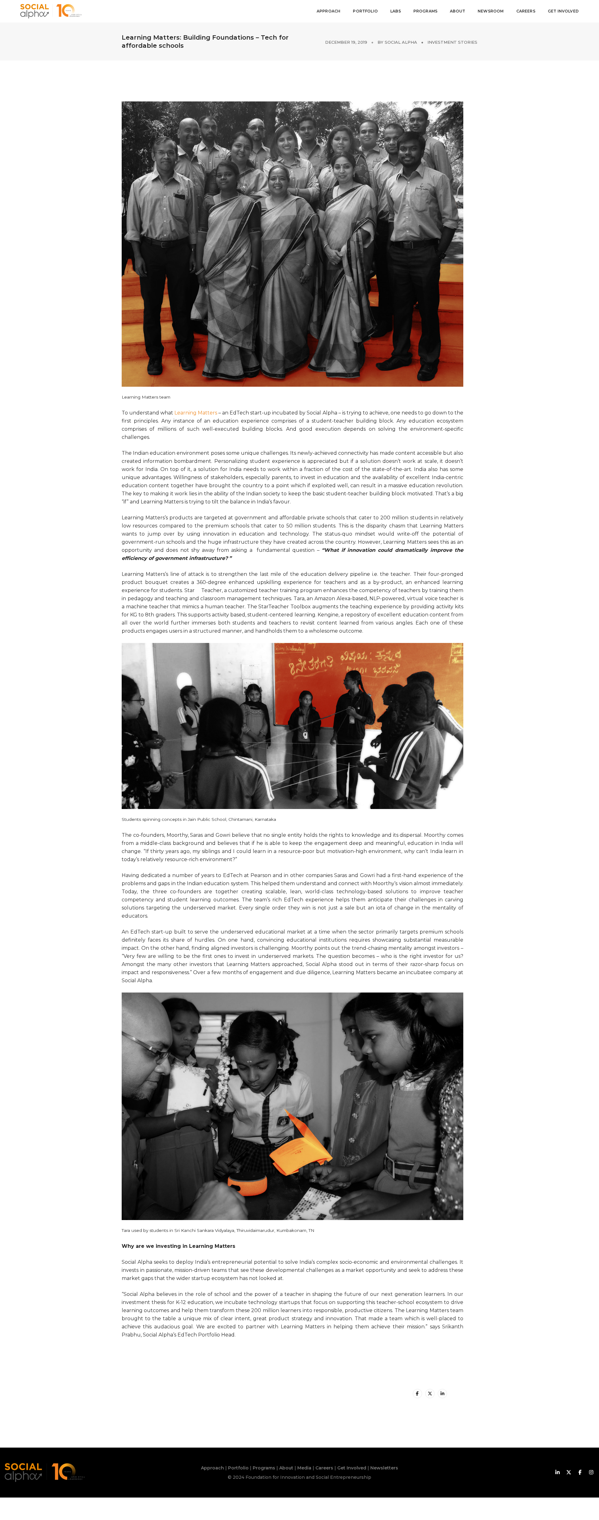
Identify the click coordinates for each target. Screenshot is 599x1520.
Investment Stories (452, 42)
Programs (425, 11)
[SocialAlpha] (51, 11)
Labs (395, 11)
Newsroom (491, 11)
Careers (525, 11)
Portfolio (365, 11)
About (457, 11)
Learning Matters (195, 413)
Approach (328, 11)
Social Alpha (401, 42)
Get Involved (563, 11)
